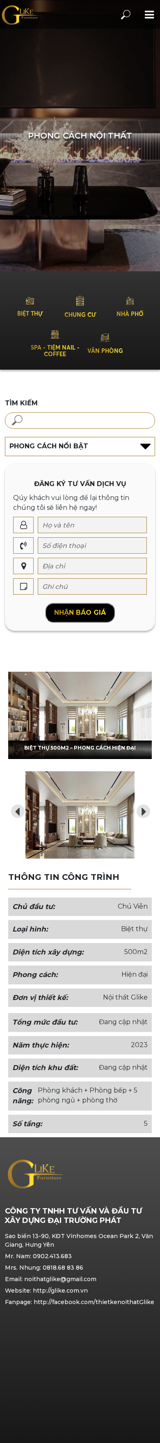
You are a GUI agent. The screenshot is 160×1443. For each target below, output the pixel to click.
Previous (15, 808)
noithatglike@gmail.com (60, 1279)
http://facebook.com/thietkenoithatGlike (94, 1302)
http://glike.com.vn (60, 1290)
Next (141, 808)
